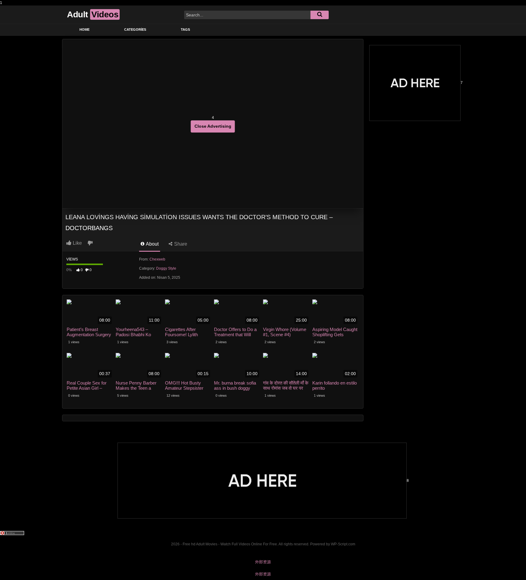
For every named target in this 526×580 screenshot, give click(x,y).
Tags (185, 29)
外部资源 (263, 562)
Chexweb (157, 259)
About (152, 244)
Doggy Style (166, 268)
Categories (135, 29)
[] (319, 15)
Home (84, 29)
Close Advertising (213, 126)
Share (180, 244)
